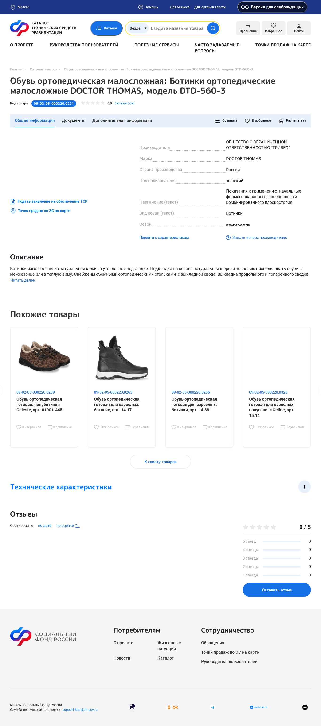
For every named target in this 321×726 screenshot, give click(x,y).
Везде (135, 28)
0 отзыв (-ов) (125, 103)
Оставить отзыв (277, 589)
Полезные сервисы (156, 45)
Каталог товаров (43, 69)
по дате (44, 525)
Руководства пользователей (84, 45)
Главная (16, 69)
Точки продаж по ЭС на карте (44, 211)
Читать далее (23, 280)
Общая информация (35, 120)
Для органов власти (210, 7)
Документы (73, 120)
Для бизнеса (180, 7)
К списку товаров (161, 461)
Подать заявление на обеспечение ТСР (52, 201)
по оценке (65, 525)
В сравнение (62, 427)
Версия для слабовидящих (277, 6)
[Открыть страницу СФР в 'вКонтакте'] (258, 707)
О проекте (22, 45)
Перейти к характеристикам (164, 237)
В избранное (261, 120)
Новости (122, 658)
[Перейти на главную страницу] (43, 28)
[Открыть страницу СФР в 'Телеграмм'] (213, 707)
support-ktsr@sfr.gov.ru (80, 709)
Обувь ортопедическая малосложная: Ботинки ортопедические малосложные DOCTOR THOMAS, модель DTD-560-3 (142, 86)
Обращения (212, 642)
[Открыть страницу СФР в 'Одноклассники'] (172, 707)
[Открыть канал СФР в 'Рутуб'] (132, 707)
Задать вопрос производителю (259, 237)
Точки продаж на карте (283, 45)
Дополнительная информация (122, 120)
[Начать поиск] (213, 28)
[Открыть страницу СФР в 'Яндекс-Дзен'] (305, 707)
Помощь (151, 7)
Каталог (165, 658)
